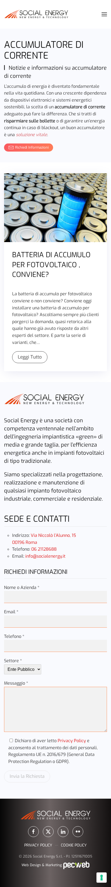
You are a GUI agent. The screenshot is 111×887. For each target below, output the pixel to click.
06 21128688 (44, 549)
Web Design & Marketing (42, 865)
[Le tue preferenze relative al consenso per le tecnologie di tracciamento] (101, 877)
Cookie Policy (74, 845)
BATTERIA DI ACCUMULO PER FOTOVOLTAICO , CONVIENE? (51, 264)
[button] (104, 14)
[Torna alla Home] (36, 14)
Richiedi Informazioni (32, 147)
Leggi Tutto (30, 357)
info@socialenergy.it (45, 556)
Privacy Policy (72, 741)
